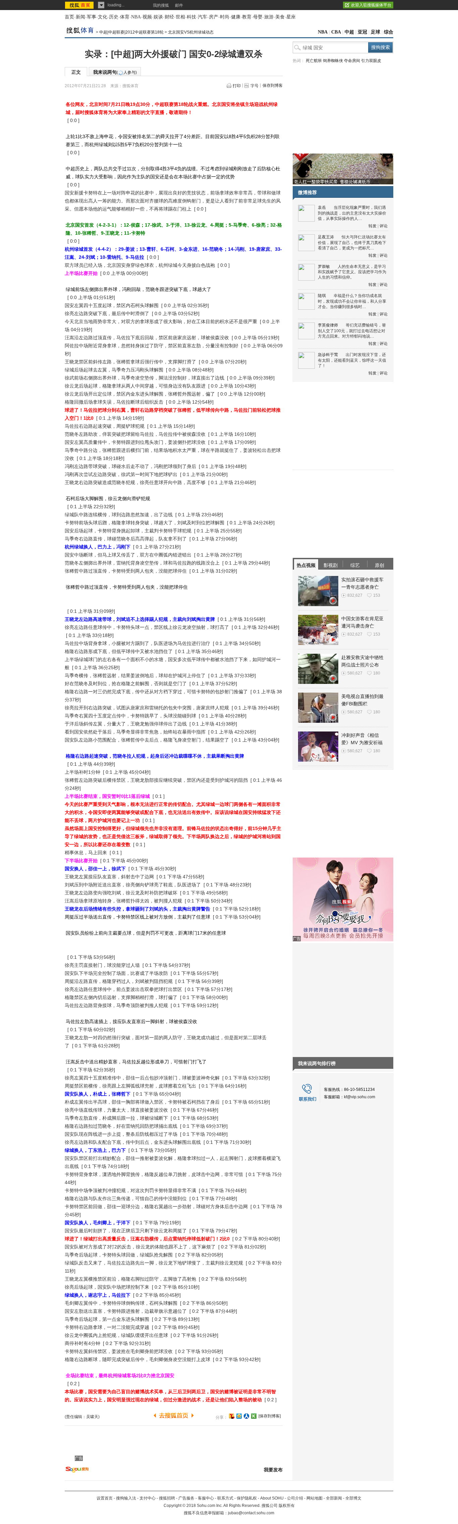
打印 (237, 85)
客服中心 (206, 1498)
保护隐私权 (247, 1498)
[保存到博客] (270, 1416)
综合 (388, 32)
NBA (136, 16)
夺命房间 (352, 60)
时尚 (224, 16)
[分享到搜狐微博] (231, 1416)
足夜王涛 (326, 237)
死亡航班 (314, 60)
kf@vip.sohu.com (359, 1097)
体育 (124, 16)
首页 (69, 16)
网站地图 (314, 1498)
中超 (349, 32)
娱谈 (158, 16)
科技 (191, 16)
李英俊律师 (328, 325)
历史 (113, 16)
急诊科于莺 (328, 354)
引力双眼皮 (371, 60)
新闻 (80, 16)
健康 (235, 16)
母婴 (258, 16)
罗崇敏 (324, 266)
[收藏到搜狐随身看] (253, 1416)
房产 (213, 16)
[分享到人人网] (246, 1416)
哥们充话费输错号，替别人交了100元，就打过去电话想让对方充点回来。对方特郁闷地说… (352, 331)
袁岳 (322, 207)
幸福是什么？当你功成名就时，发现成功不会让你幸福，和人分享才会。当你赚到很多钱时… (352, 301)
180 (376, 673)
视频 (147, 16)
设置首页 (105, 1498)
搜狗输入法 (126, 1498)
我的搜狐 (161, 5)
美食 (280, 16)
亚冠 (362, 32)
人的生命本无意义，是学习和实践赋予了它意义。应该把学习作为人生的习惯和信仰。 (352, 272)
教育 (246, 16)
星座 (291, 16)
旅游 (269, 16)
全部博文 (353, 1498)
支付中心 (147, 1498)
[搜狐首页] (80, 5)
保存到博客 (273, 85)
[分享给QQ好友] (239, 1416)
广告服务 (186, 1498)
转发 (372, 226)
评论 (384, 226)
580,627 (354, 673)
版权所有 (287, 1505)
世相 (180, 16)
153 (376, 595)
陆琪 (322, 295)
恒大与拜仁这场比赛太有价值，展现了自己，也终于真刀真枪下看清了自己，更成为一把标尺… (352, 242)
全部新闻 (334, 1498)
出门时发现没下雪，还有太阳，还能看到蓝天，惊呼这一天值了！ (352, 360)
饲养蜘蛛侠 (333, 60)
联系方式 (225, 1498)
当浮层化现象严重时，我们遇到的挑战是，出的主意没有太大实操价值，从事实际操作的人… (352, 213)
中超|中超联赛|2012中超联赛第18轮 (131, 32)
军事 (91, 16)
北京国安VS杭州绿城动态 (191, 32)
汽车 (202, 16)
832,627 (354, 595)
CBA (336, 32)
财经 (169, 16)
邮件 (179, 5)
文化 (102, 16)
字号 (254, 85)
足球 (375, 32)
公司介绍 (295, 1498)
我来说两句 (115, 72)
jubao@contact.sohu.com (251, 1513)
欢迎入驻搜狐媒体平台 (371, 5)
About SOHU (272, 1498)
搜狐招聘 (167, 1498)
